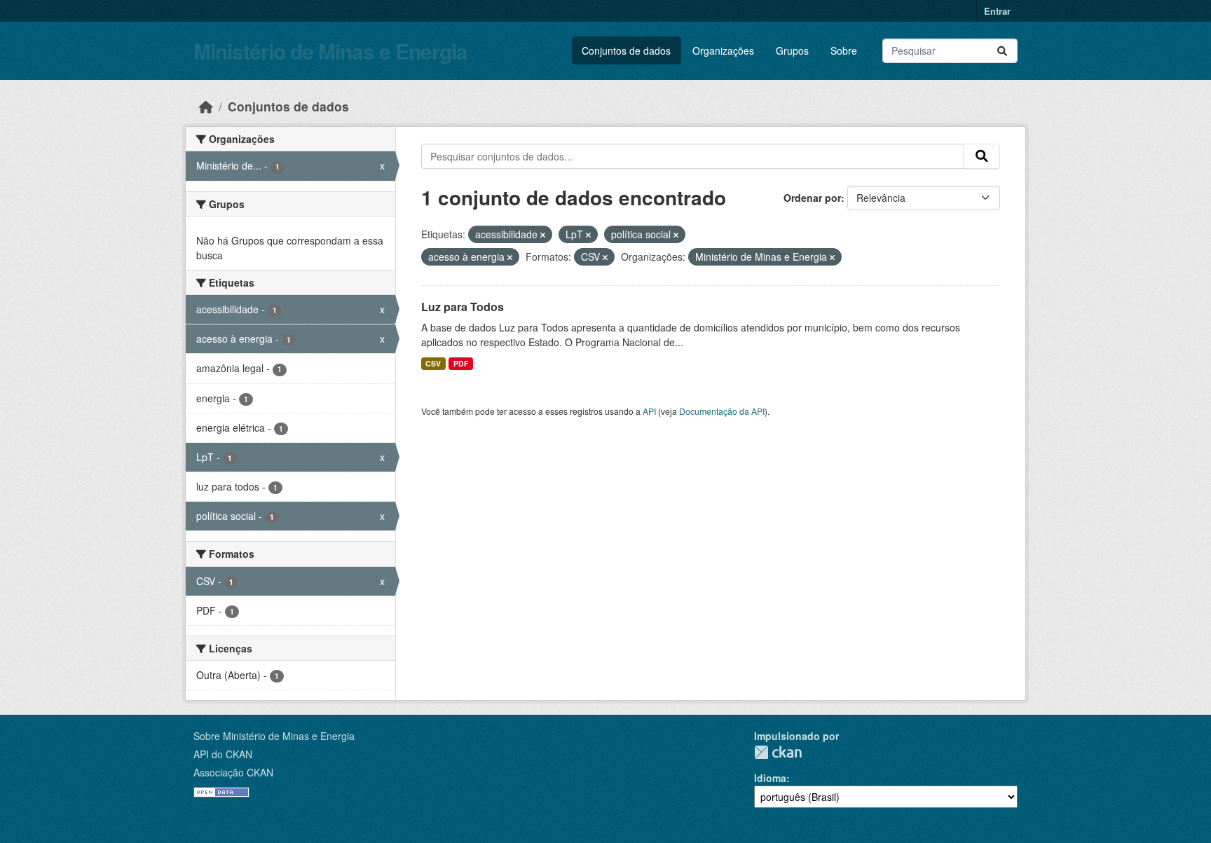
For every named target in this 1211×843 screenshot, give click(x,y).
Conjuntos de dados (626, 50)
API (649, 411)
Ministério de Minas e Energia (330, 51)
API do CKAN (222, 754)
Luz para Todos (462, 307)
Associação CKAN (233, 772)
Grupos (792, 50)
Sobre (843, 50)
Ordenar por (812, 198)
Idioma (770, 778)
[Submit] (1002, 51)
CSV (433, 363)
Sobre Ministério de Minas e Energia (274, 736)
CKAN (778, 752)
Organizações (723, 50)
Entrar (997, 11)
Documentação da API (722, 411)
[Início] (206, 106)
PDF (460, 363)
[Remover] (542, 234)
